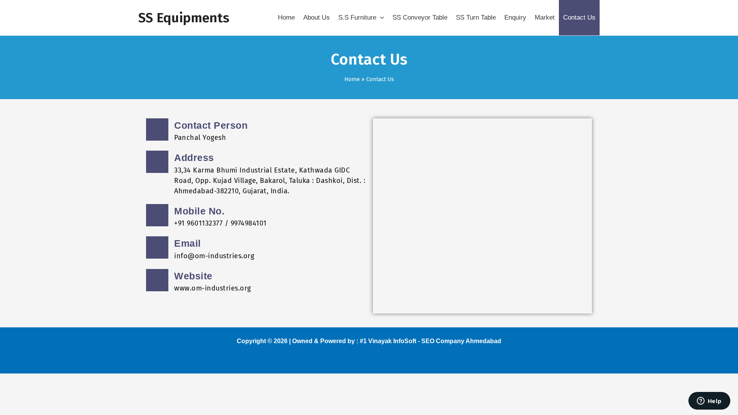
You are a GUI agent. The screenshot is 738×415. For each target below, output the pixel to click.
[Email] (157, 247)
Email (187, 243)
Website (193, 276)
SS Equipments (183, 18)
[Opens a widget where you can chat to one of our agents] (709, 401)
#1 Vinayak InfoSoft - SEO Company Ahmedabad (430, 341)
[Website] (157, 280)
